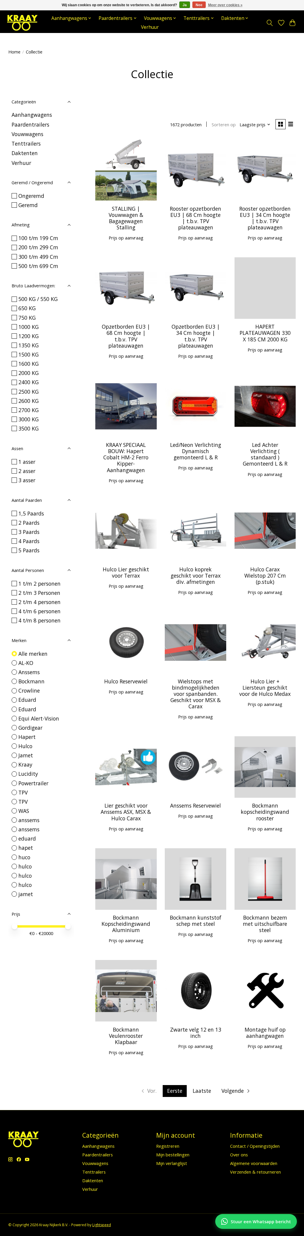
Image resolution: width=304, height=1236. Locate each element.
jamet (25, 894)
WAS (23, 810)
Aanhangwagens (32, 114)
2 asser (26, 470)
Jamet (25, 755)
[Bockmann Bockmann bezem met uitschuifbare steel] (265, 879)
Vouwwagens (27, 134)
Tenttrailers (26, 143)
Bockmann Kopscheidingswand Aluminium (126, 924)
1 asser (26, 461)
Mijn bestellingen (172, 1155)
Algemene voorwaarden (253, 1163)
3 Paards (28, 531)
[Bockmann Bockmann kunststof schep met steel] (195, 879)
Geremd (28, 205)
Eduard (27, 699)
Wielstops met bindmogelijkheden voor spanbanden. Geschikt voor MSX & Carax (195, 694)
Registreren (167, 1146)
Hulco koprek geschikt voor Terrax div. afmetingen (196, 575)
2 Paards (28, 522)
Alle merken (33, 653)
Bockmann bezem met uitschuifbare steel (265, 924)
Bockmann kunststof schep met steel (195, 920)
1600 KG (28, 363)
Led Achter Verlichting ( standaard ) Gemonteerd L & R (265, 454)
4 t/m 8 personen (39, 620)
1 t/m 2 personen (39, 583)
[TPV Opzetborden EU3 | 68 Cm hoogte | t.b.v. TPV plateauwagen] (126, 288)
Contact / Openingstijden (255, 1146)
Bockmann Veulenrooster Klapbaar (126, 1036)
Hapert (27, 736)
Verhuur (150, 27)
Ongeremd (31, 195)
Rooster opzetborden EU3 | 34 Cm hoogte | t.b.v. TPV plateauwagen (265, 218)
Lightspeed (101, 1224)
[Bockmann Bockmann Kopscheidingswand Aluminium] (126, 879)
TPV (23, 792)
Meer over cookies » (225, 5)
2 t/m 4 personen (39, 602)
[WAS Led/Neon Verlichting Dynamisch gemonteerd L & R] (195, 406)
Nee (199, 5)
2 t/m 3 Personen (39, 592)
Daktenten (25, 153)
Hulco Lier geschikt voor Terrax (126, 572)
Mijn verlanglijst (171, 1163)
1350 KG (28, 345)
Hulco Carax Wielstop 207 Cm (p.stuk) (265, 575)
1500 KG (28, 354)
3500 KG (28, 428)
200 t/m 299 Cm (38, 247)
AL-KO (25, 662)
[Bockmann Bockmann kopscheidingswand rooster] (265, 767)
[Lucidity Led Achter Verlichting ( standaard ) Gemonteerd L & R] (265, 406)
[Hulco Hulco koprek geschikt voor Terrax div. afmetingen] (195, 531)
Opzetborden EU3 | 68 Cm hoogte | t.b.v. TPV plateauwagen (126, 336)
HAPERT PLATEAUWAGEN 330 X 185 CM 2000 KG (265, 333)
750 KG (27, 317)
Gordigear (30, 727)
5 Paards (28, 550)
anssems (28, 820)
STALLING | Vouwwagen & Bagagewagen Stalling (126, 218)
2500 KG (28, 391)
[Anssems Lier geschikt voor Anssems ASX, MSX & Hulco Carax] (126, 767)
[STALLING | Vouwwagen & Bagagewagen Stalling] (126, 170)
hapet (25, 847)
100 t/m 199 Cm (38, 238)
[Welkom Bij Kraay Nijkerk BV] (22, 23)
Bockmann (31, 681)
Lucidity (28, 773)
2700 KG (28, 410)
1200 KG (28, 336)
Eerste (174, 1090)
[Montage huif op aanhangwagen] (265, 990)
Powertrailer (33, 783)
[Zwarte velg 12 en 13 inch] (195, 990)
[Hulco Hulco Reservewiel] (126, 642)
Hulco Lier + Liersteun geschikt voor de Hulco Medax (265, 687)
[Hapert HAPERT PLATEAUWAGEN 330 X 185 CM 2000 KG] (265, 288)
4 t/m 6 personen (39, 611)
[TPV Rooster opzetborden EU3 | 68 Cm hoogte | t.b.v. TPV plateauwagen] (195, 170)
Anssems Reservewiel (195, 805)
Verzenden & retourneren (255, 1172)
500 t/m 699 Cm (38, 265)
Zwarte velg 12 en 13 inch (195, 1032)
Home (14, 52)
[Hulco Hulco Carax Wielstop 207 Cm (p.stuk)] (265, 531)
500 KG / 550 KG (38, 298)
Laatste (202, 1090)
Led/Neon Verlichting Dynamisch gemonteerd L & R (195, 451)
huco (24, 857)
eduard (27, 838)
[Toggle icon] (269, 23)
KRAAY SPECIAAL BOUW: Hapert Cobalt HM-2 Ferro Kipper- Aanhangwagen (125, 457)
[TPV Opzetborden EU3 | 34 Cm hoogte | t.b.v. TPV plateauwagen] (195, 288)
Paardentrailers (30, 124)
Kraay (25, 764)
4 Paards (28, 541)
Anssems (29, 672)
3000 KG (28, 419)
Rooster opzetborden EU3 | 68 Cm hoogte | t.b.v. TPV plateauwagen (195, 218)
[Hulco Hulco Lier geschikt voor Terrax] (126, 531)
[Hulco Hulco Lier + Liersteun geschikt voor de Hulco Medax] (265, 642)
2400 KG (28, 382)
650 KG (27, 308)
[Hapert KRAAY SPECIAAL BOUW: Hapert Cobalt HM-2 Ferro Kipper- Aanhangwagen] (126, 406)
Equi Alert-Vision (38, 718)
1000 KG (28, 326)
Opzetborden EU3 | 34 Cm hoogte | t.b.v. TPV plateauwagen (196, 336)
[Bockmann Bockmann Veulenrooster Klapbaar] (126, 990)
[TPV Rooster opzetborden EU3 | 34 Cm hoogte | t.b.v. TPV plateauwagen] (265, 170)
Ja (185, 5)
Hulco (25, 746)
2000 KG (28, 372)
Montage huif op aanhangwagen (265, 1032)
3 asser (26, 480)
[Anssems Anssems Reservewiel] (195, 767)
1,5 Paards (31, 513)
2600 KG (28, 400)
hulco (25, 866)
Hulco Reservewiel (126, 681)
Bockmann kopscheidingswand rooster (265, 812)
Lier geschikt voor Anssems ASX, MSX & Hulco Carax (126, 812)
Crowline (29, 690)
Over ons (239, 1155)
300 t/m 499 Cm (38, 256)
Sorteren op (224, 124)
